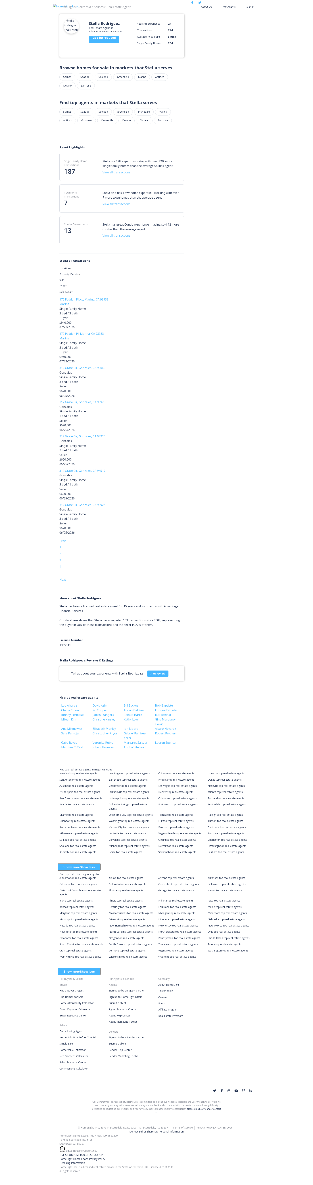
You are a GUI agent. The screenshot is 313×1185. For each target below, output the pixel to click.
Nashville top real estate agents (226, 785)
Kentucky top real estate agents (127, 907)
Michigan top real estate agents (176, 913)
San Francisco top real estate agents (80, 798)
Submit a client (117, 1003)
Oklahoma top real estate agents (78, 938)
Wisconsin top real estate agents (128, 956)
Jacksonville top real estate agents (129, 792)
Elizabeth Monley (104, 729)
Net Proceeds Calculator (73, 1056)
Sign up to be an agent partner (127, 990)
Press (161, 1003)
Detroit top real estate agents (175, 846)
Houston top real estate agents (226, 773)
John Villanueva (103, 747)
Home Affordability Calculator (76, 1003)
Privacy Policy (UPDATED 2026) (215, 1127)
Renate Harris (133, 715)
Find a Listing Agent (70, 1031)
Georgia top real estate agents (176, 890)
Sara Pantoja (70, 733)
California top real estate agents (78, 884)
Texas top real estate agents (224, 944)
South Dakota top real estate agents (130, 944)
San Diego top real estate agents (128, 779)
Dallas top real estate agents (225, 779)
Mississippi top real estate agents (79, 919)
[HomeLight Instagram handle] (229, 1091)
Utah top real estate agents (75, 950)
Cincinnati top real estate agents (177, 839)
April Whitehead (134, 747)
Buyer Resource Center (73, 1015)
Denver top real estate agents (175, 792)
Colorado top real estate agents (127, 884)
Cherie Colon (70, 710)
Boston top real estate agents (176, 827)
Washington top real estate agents (129, 821)
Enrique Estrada (166, 710)
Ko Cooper (100, 710)
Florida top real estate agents (126, 890)
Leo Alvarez (69, 705)
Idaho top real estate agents (76, 900)
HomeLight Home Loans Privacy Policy (82, 1159)
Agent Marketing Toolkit (123, 1021)
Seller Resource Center (72, 1062)
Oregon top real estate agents (126, 938)
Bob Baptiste (164, 705)
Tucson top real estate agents (225, 821)
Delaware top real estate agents (227, 884)
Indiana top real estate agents (175, 900)
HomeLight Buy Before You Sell (78, 1037)
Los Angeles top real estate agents (129, 773)
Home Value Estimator (72, 1050)
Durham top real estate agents (226, 852)
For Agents (229, 6)
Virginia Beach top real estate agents (179, 833)
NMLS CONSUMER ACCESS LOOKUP (81, 1155)
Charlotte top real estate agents (127, 785)
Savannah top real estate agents (177, 852)
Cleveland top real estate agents (128, 839)
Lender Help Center (120, 1050)
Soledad (103, 77)
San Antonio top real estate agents (79, 779)
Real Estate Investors (170, 1016)
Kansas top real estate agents (77, 907)
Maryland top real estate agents (78, 913)
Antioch (159, 77)
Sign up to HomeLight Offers (125, 997)
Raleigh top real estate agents (225, 814)
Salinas (67, 77)
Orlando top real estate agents (77, 821)
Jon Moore (131, 729)
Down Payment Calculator (74, 1009)
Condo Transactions (76, 224)
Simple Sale (66, 1043)
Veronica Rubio (103, 743)
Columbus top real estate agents (177, 798)
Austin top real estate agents (76, 785)
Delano (67, 85)
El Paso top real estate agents (176, 821)
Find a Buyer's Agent (71, 990)
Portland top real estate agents (226, 798)
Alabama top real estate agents (77, 878)
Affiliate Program (168, 1009)
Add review (158, 673)
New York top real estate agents (78, 773)
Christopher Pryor (105, 733)
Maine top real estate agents (225, 907)
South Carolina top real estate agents (81, 944)
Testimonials (165, 991)
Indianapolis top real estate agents (129, 798)
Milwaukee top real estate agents (79, 833)
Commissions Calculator (73, 1068)
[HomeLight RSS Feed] (251, 1091)
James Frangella (103, 715)
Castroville (107, 120)
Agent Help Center (119, 1015)
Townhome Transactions (71, 194)
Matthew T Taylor (73, 747)
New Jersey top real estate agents (178, 925)
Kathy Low (131, 719)
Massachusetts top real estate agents (131, 913)
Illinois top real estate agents (126, 900)
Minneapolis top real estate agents (129, 846)
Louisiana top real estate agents (177, 907)
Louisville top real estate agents (127, 833)
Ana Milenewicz (71, 729)
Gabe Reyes (69, 743)
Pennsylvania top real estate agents (179, 938)
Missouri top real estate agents (127, 919)
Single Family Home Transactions (75, 163)
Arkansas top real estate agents (226, 878)
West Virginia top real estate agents (80, 956)
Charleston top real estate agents (227, 839)
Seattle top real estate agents (76, 804)
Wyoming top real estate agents (177, 956)
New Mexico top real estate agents (228, 925)
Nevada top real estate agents (77, 925)
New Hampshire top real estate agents (131, 925)
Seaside (84, 77)
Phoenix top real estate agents (176, 779)
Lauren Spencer (166, 743)
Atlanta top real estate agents (225, 792)
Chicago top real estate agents (176, 773)
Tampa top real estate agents (175, 814)
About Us (206, 6)
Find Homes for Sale (71, 997)
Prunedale (144, 111)
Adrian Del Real (134, 710)
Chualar (144, 120)
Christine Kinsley (104, 719)
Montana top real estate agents (177, 919)
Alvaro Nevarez (165, 729)
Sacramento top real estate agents (79, 827)
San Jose (86, 85)
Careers (162, 997)
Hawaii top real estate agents (225, 890)
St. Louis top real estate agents (77, 839)
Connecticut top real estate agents (178, 884)
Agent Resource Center (122, 1009)
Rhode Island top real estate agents (229, 938)
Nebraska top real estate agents (227, 919)
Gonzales (86, 120)
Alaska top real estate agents (126, 878)
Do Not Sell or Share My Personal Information (156, 1131)
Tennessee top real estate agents (178, 944)
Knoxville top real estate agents (77, 852)
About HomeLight (168, 984)
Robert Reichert (165, 733)
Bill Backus (131, 705)
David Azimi (100, 705)
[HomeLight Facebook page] (222, 1091)
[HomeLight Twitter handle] (214, 1091)
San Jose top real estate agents (226, 833)
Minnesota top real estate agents (227, 913)
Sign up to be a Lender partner (127, 1037)
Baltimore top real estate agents (227, 827)
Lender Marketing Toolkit (123, 1056)
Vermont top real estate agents (127, 950)
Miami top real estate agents (76, 814)
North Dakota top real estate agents (179, 931)
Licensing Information (72, 1163)
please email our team (198, 1108)
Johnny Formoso (72, 715)
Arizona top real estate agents (176, 878)
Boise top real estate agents (125, 852)
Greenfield (123, 77)
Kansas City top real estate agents (129, 827)
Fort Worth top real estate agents (178, 804)
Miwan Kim (68, 719)
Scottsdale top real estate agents (227, 804)
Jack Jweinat (163, 715)
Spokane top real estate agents (77, 846)
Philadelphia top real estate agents (79, 792)
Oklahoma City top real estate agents (131, 814)
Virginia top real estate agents (175, 950)
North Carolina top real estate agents (131, 931)
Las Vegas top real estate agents (177, 785)
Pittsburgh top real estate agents (227, 846)
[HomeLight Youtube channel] (236, 1091)
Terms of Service (183, 1127)
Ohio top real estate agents (224, 931)
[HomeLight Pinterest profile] (243, 1090)
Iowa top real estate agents (224, 900)
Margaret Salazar (135, 743)
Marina (142, 77)
